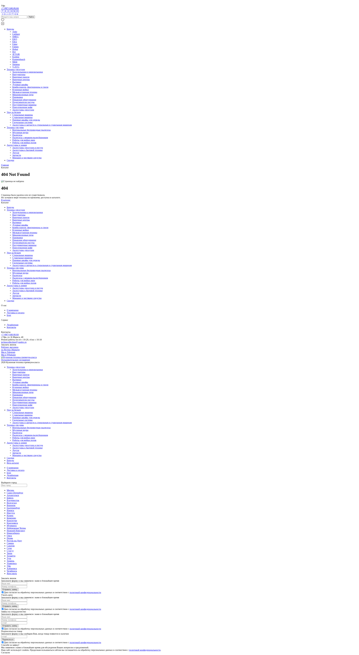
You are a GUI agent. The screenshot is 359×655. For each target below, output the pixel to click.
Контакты (11, 327)
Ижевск (10, 510)
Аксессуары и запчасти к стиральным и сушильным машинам (42, 125)
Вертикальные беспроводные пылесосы (31, 130)
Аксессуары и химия (17, 145)
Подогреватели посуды (23, 102)
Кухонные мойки (20, 89)
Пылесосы (17, 135)
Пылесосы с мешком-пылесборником (30, 137)
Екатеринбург (13, 508)
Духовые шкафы (20, 84)
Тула (9, 558)
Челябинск (12, 571)
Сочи (9, 548)
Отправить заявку (9, 589)
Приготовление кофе (22, 107)
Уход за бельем (14, 112)
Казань (10, 515)
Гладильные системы (22, 122)
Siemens (16, 64)
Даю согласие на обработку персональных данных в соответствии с (52, 592)
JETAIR (16, 54)
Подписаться (7, 639)
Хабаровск (12, 568)
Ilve (14, 52)
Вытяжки (16, 82)
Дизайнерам (12, 325)
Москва (10, 490)
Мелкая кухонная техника (24, 92)
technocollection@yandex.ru (14, 342)
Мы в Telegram (8, 352)
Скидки (10, 160)
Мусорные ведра (20, 132)
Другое (15, 152)
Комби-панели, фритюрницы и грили (30, 87)
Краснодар (12, 520)
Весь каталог (13, 463)
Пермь (10, 538)
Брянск (10, 498)
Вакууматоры (18, 74)
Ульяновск (12, 563)
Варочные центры (21, 79)
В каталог (6, 200)
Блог (9, 315)
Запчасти (16, 155)
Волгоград (12, 503)
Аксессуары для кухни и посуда (27, 147)
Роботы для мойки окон (23, 140)
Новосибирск (13, 533)
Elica (14, 41)
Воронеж (11, 505)
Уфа (9, 566)
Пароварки (17, 97)
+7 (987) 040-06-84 (10, 8)
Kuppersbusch (18, 59)
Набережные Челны (16, 528)
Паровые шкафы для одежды (26, 120)
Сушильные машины (22, 117)
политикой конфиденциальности (85, 592)
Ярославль (12, 573)
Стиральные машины (22, 115)
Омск (9, 535)
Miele (14, 62)
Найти (31, 17)
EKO (14, 39)
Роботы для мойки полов (24, 142)
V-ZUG (15, 67)
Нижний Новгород (16, 530)
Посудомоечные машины (24, 105)
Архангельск (13, 495)
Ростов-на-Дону (14, 541)
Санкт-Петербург (15, 493)
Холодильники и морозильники (27, 72)
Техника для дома (15, 127)
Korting (15, 57)
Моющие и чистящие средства (27, 158)
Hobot (15, 49)
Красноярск (12, 523)
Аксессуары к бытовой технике (27, 150)
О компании (13, 310)
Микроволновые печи (23, 94)
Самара (10, 543)
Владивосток (13, 500)
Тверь (9, 553)
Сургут (10, 551)
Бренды (10, 29)
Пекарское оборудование (24, 100)
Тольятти (11, 556)
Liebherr (16, 34)
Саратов (11, 546)
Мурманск (12, 525)
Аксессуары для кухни (23, 110)
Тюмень (10, 561)
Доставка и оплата (15, 313)
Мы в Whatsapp (8, 355)
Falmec (15, 47)
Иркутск (11, 513)
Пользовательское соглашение (15, 360)
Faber (14, 44)
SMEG (15, 36)
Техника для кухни (16, 69)
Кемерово (11, 518)
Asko (14, 31)
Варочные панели (20, 77)
